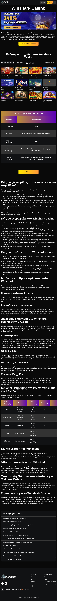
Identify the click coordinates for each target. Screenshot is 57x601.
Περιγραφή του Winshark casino (12, 521)
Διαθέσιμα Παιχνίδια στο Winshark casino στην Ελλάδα (18, 538)
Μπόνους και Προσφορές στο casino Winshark (16, 535)
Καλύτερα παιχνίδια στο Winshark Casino (14, 518)
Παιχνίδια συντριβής (31, 63)
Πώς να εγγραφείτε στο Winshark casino (14, 528)
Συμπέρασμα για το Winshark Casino (13, 556)
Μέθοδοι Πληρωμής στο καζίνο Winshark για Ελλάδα (17, 542)
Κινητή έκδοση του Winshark (11, 545)
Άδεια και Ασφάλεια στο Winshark (12, 549)
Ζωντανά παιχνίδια (20, 62)
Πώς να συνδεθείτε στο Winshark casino (14, 532)
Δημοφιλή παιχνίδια (6, 62)
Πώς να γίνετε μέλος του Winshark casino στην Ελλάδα (18, 525)
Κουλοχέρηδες (48, 62)
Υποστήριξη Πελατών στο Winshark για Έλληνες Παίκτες (19, 552)
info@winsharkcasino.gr (50, 584)
